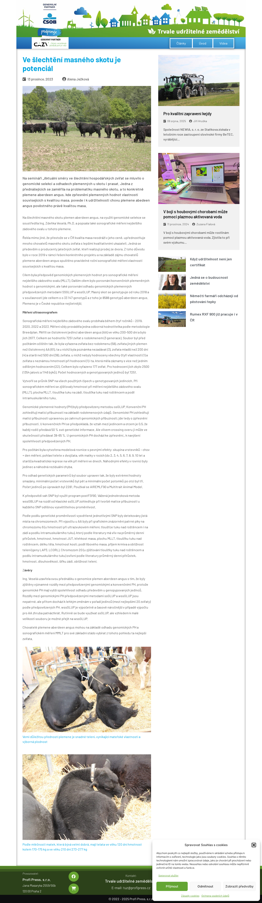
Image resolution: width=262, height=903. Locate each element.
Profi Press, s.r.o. (37, 879)
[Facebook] (74, 877)
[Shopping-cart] (74, 889)
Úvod (202, 43)
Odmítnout (205, 886)
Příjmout (172, 886)
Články (181, 43)
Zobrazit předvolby (239, 886)
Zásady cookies (190, 895)
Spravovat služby (168, 875)
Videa (223, 43)
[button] (254, 845)
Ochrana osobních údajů (215, 895)
